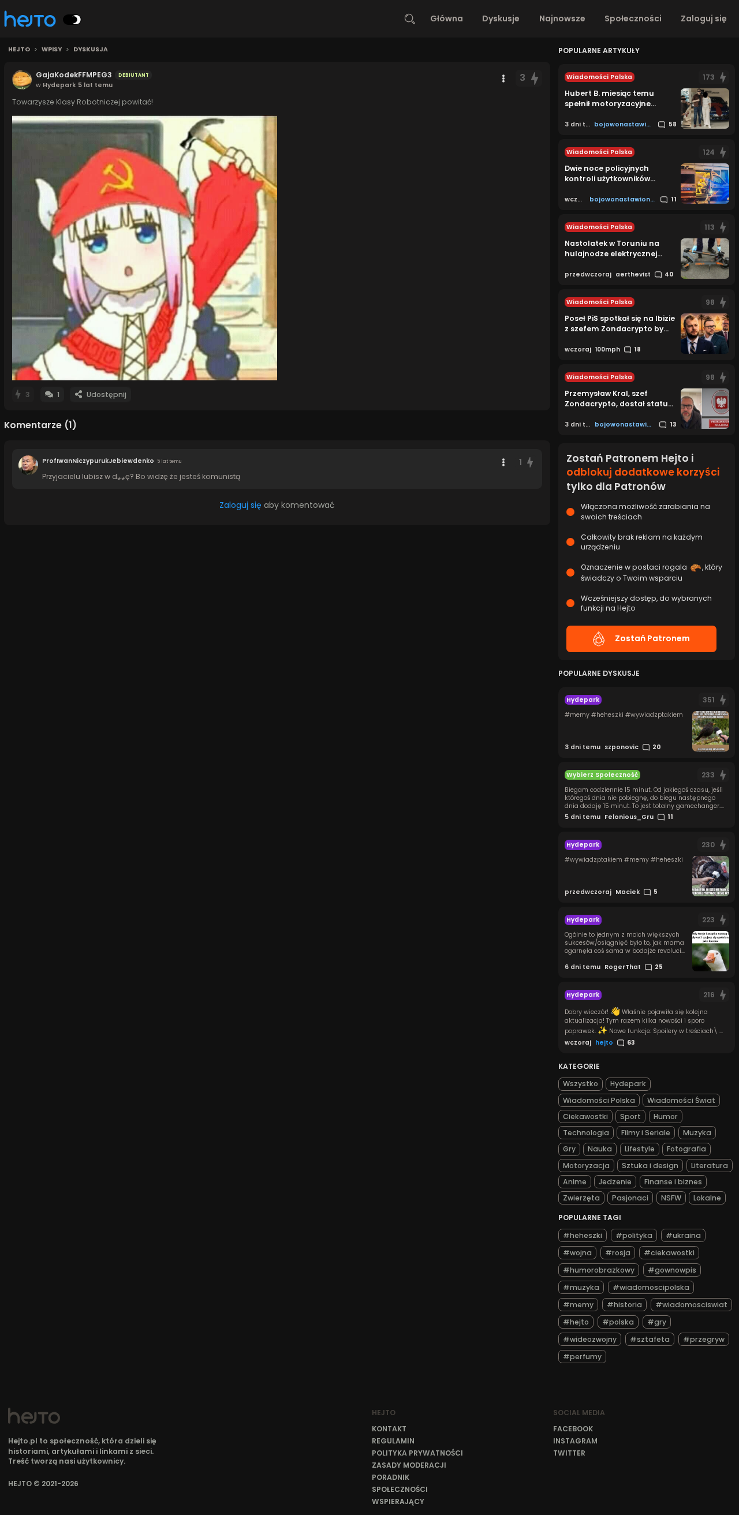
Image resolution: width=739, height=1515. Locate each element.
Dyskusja (90, 50)
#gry (656, 1322)
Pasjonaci (630, 1198)
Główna (446, 18)
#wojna (577, 1253)
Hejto (19, 50)
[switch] (72, 19)
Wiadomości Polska (599, 1100)
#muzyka (581, 1287)
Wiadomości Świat (681, 1100)
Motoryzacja (586, 1165)
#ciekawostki (669, 1253)
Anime (575, 1182)
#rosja (617, 1253)
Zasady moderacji (409, 1465)
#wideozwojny (590, 1339)
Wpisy (52, 50)
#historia (624, 1305)
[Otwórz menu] (503, 78)
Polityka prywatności (417, 1453)
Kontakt (389, 1429)
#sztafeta (650, 1339)
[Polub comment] (530, 462)
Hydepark (628, 1083)
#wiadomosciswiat (691, 1305)
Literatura (709, 1165)
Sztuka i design (650, 1165)
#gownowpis (672, 1270)
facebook (573, 1429)
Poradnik (390, 1477)
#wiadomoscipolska (651, 1287)
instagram (575, 1441)
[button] (144, 247)
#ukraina (683, 1235)
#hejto (576, 1322)
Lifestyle (640, 1149)
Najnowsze (562, 18)
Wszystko (580, 1083)
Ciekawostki (585, 1116)
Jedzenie (615, 1182)
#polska (618, 1322)
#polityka (633, 1235)
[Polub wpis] (535, 78)
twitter (569, 1453)
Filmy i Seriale (645, 1133)
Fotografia (686, 1149)
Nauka (600, 1149)
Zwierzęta (581, 1198)
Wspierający (398, 1501)
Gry (569, 1149)
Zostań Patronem (652, 638)
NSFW (671, 1198)
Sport (630, 1116)
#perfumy (582, 1356)
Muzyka (697, 1133)
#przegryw (704, 1339)
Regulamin (393, 1441)
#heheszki (582, 1235)
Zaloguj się (704, 18)
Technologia (586, 1133)
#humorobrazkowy (599, 1270)
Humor (666, 1116)
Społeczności (633, 18)
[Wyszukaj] (410, 19)
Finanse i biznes (673, 1182)
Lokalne (707, 1198)
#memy (578, 1305)
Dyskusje (501, 18)
